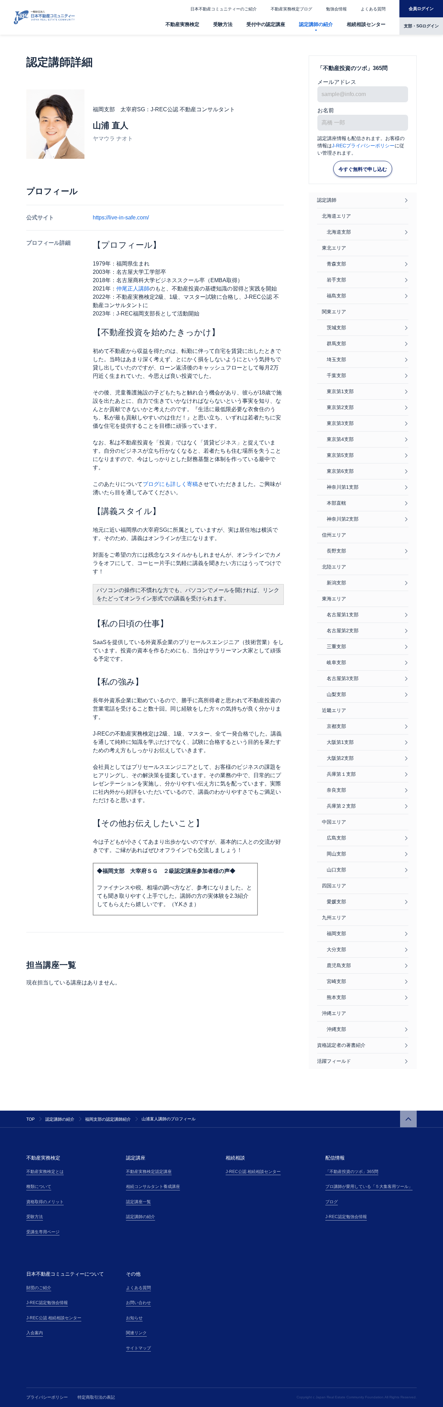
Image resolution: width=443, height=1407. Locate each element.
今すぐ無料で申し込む (362, 169)
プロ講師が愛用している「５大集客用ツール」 (369, 1186)
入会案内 (34, 1332)
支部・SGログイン (421, 26)
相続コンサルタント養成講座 (153, 1186)
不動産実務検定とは (45, 1171)
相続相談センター (366, 24)
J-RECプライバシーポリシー (363, 145)
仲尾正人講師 (133, 289)
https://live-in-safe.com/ (121, 217)
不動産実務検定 (182, 24)
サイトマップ (138, 1348)
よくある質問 (373, 9)
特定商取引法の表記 (96, 1397)
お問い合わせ (138, 1302)
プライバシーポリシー (47, 1397)
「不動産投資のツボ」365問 (351, 1171)
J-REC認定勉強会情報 (346, 1216)
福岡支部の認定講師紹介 (108, 1119)
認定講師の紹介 (316, 24)
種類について (38, 1186)
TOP (30, 1119)
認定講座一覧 (138, 1201)
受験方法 (223, 24)
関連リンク (136, 1332)
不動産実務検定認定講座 (149, 1171)
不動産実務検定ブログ (291, 9)
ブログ (331, 1201)
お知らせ (134, 1317)
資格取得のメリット (45, 1201)
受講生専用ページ (43, 1232)
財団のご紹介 (38, 1287)
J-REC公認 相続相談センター (253, 1171)
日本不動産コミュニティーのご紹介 (223, 9)
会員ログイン (421, 8)
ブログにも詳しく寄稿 (170, 484)
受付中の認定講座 (265, 24)
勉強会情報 (336, 9)
